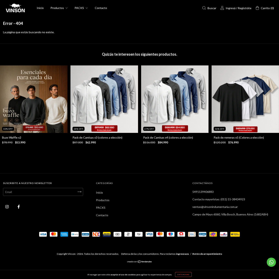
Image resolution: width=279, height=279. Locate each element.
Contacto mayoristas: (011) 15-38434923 (218, 199)
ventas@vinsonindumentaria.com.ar (215, 206)
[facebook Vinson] (19, 206)
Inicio (40, 8)
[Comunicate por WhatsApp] (271, 262)
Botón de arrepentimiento (207, 253)
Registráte (244, 8)
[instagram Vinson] (7, 206)
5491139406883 (203, 191)
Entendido (183, 274)
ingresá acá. (182, 253)
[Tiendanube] (139, 262)
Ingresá (230, 8)
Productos (57, 8)
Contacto (101, 8)
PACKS (80, 8)
